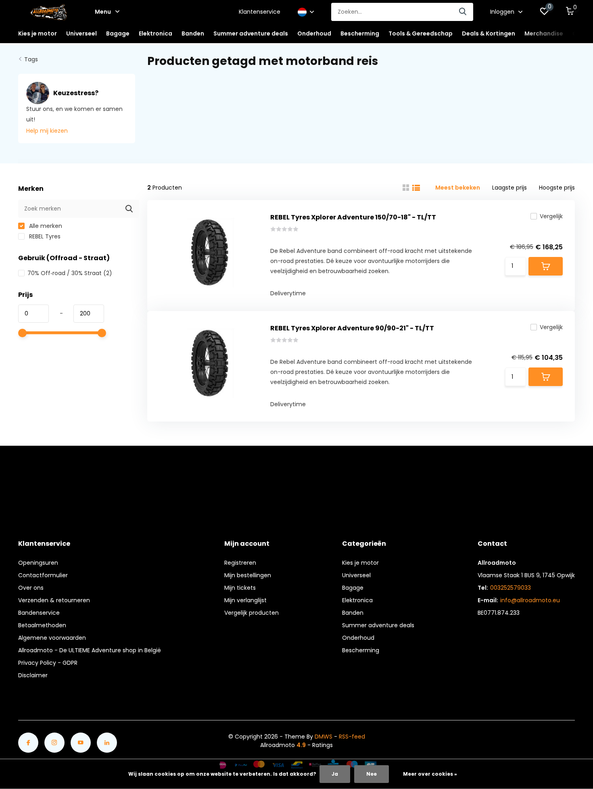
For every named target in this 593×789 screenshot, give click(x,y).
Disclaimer (33, 675)
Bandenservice (39, 613)
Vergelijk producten (251, 613)
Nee (371, 773)
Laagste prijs (509, 188)
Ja (335, 773)
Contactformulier (43, 575)
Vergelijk (551, 216)
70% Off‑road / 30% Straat (69, 273)
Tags (31, 59)
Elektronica (357, 600)
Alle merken (44, 226)
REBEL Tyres (44, 236)
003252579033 (510, 588)
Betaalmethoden (42, 625)
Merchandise (543, 33)
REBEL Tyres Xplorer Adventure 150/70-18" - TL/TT (353, 217)
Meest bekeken (457, 188)
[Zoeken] (463, 12)
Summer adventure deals (250, 33)
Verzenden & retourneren (54, 600)
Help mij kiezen (47, 131)
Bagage (352, 588)
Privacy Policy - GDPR (47, 663)
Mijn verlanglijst (245, 600)
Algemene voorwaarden (52, 638)
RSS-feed (352, 737)
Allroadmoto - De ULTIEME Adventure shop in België (89, 650)
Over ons (31, 588)
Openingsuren (38, 563)
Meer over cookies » (430, 773)
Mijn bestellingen (247, 575)
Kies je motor (360, 563)
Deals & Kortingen (488, 33)
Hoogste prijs (557, 188)
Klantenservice (259, 12)
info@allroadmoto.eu (530, 600)
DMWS (323, 737)
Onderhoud (358, 638)
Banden (352, 613)
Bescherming (360, 650)
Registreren (240, 563)
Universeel (356, 575)
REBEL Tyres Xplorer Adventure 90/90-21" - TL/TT (352, 328)
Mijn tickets (240, 588)
